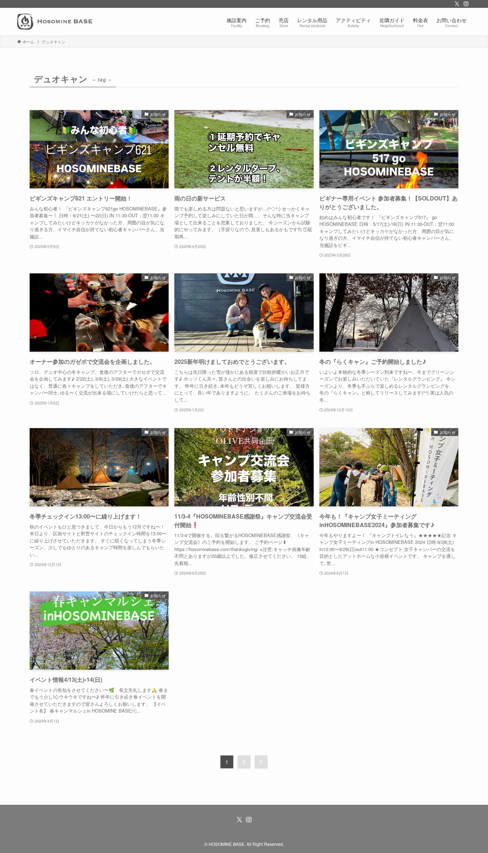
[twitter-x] (457, 4)
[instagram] (466, 4)
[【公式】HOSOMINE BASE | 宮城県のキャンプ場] (55, 22)
